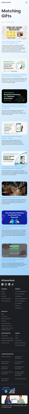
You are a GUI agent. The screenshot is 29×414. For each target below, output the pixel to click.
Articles (3, 321)
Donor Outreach (19, 294)
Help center (18, 340)
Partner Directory (6, 318)
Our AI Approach (6, 301)
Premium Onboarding (7, 340)
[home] (6, 2)
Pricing (3, 294)
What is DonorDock (20, 342)
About (3, 291)
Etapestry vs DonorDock (4, 367)
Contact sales (5, 342)
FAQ (2, 314)
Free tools (4, 316)
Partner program (6, 298)
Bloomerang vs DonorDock (5, 362)
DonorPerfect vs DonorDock (19, 362)
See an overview (6, 356)
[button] (26, 2)
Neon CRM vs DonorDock (5, 379)
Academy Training (20, 345)
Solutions (17, 305)
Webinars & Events (6, 325)
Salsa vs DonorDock (20, 378)
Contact (3, 296)
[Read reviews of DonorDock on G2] (8, 389)
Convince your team (7, 338)
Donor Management (20, 291)
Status (17, 338)
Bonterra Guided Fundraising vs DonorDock (19, 373)
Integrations (18, 308)
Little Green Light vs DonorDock (7, 372)
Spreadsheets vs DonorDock (19, 367)
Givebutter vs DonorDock (19, 357)
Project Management (21, 298)
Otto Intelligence (20, 301)
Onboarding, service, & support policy (7, 329)
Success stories (5, 323)
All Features (18, 303)
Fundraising (18, 296)
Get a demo (4, 335)
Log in (17, 335)
